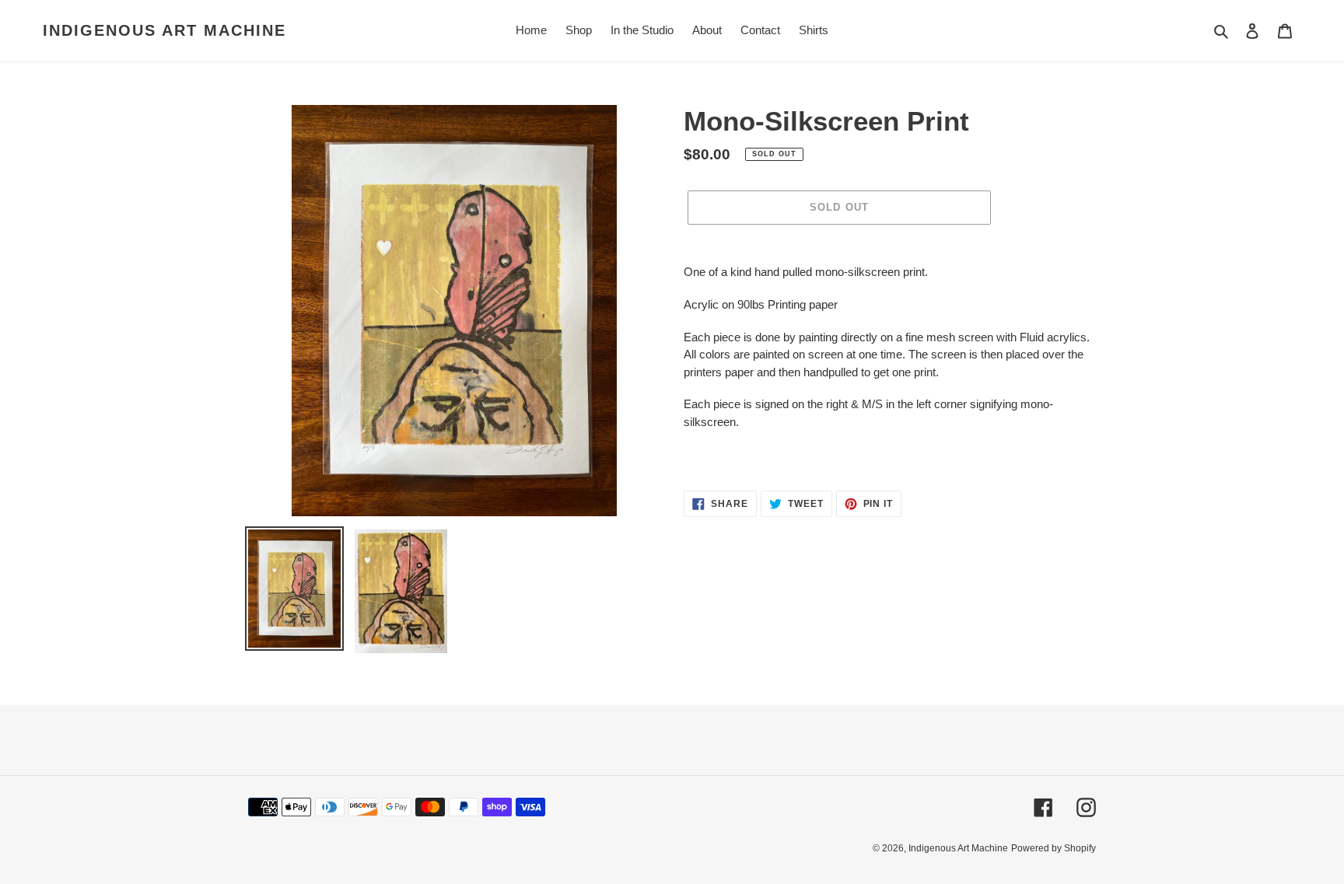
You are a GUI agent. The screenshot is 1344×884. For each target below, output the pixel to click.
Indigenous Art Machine (164, 30)
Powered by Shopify (1053, 848)
